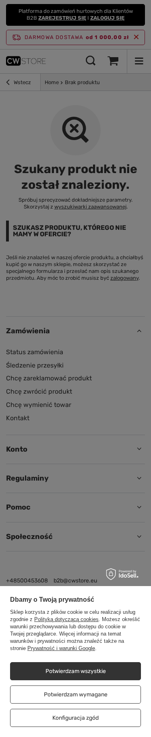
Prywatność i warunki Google (61, 648)
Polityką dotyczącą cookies (66, 619)
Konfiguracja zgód (75, 717)
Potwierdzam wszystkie (76, 671)
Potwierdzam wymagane (76, 694)
